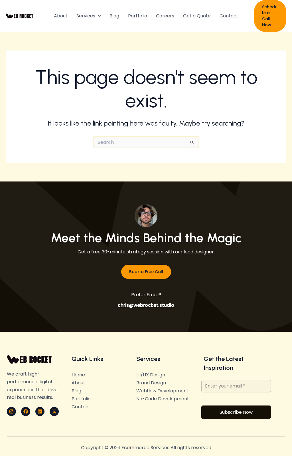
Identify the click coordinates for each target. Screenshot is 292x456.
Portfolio (137, 16)
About (61, 16)
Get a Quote (197, 16)
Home (78, 375)
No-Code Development (162, 399)
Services (85, 16)
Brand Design (151, 383)
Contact (229, 16)
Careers (165, 16)
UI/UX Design (150, 375)
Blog (114, 16)
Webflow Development (162, 391)
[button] (98, 16)
